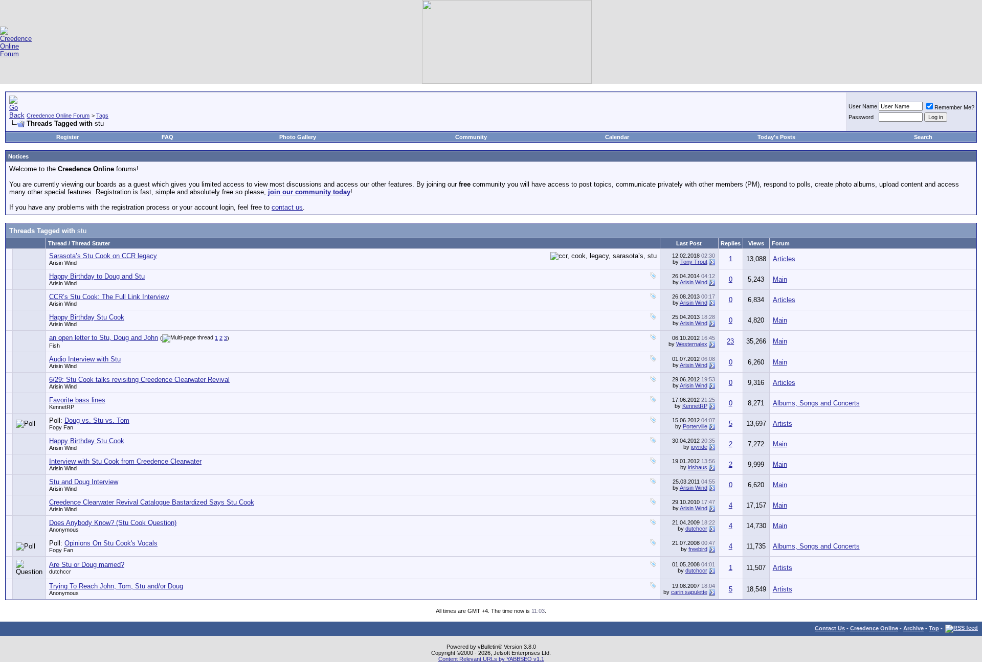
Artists (782, 423)
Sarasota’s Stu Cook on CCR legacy (103, 256)
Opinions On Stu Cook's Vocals (111, 543)
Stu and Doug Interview (83, 482)
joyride (699, 447)
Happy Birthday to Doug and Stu (97, 276)
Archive (913, 628)
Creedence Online (874, 628)
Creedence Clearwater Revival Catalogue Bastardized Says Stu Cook (151, 502)
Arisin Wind (63, 263)
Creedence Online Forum (58, 115)
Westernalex (691, 344)
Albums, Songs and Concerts (816, 403)
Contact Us (830, 628)
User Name (863, 106)
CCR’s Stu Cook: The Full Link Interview (109, 297)
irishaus (697, 467)
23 (730, 341)
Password (861, 117)
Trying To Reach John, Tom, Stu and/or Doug (116, 586)
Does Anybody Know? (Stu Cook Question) (112, 523)
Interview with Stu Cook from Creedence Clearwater (125, 461)
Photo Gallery (297, 137)
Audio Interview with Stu (85, 359)
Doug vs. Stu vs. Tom (96, 420)
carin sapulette (689, 592)
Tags (102, 115)
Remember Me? (954, 107)
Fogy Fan (61, 427)
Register (67, 137)
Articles (784, 259)
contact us (287, 207)
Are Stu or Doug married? (86, 564)
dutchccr (696, 529)
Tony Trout (693, 262)
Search (923, 137)
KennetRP (61, 407)
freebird (697, 549)
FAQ (167, 137)
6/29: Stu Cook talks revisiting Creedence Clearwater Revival (139, 379)
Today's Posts (776, 137)
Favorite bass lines (77, 400)
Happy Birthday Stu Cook (86, 317)
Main (780, 279)
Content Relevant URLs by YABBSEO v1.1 (491, 659)
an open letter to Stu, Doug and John (103, 337)
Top (934, 628)
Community (471, 137)
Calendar (617, 137)
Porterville (695, 426)
